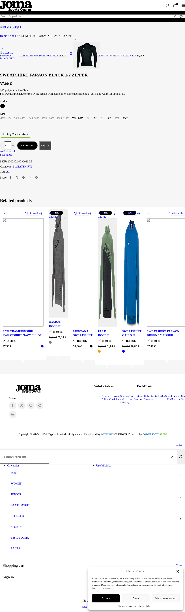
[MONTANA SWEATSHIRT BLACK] (82, 268)
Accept (106, 598)
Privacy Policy (145, 606)
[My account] (167, 5)
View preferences (165, 598)
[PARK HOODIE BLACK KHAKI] (107, 268)
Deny (136, 598)
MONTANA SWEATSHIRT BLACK (82, 335)
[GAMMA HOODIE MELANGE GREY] (58, 264)
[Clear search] (174, 16)
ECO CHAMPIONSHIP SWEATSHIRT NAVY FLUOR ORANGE (22, 335)
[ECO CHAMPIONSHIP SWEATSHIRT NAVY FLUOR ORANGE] (23, 268)
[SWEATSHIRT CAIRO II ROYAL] (131, 268)
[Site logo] (16, 11)
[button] (178, 571)
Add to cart (27, 145)
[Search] (181, 16)
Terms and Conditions (127, 606)
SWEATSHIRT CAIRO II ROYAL (131, 335)
